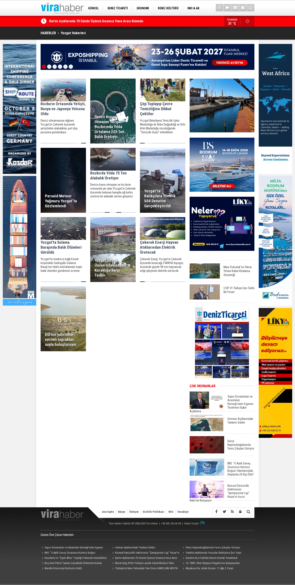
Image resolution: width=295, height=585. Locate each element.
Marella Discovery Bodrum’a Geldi (63, 568)
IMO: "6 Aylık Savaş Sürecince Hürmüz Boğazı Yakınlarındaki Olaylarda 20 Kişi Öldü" (68, 553)
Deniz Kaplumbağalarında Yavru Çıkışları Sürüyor (213, 547)
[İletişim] (243, 7)
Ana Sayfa (108, 511)
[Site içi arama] (250, 7)
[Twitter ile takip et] (224, 511)
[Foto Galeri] (235, 7)
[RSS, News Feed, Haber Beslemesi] (232, 511)
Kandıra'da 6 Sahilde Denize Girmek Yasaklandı (83, 23)
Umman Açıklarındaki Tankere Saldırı (135, 547)
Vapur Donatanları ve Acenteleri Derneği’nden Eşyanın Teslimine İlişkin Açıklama (72, 548)
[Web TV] (227, 7)
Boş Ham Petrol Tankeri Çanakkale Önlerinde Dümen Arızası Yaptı (71, 563)
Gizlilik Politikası (153, 511)
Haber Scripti (191, 523)
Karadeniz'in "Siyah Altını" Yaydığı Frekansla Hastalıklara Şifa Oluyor (74, 558)
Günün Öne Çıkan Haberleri (57, 535)
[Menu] (219, 7)
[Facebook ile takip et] (216, 511)
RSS (170, 511)
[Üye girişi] (240, 511)
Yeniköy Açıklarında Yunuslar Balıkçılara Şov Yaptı (213, 552)
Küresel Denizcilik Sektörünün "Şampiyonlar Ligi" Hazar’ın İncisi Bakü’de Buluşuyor (145, 553)
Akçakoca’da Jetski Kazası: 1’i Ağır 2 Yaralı (209, 568)
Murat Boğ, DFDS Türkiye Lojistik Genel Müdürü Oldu (144, 563)
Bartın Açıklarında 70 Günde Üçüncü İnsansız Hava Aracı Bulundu (144, 558)
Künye (121, 511)
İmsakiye (183, 511)
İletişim (134, 511)
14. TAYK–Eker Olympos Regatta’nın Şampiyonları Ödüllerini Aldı (211, 563)
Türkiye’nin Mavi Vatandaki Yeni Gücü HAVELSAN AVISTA (146, 568)
